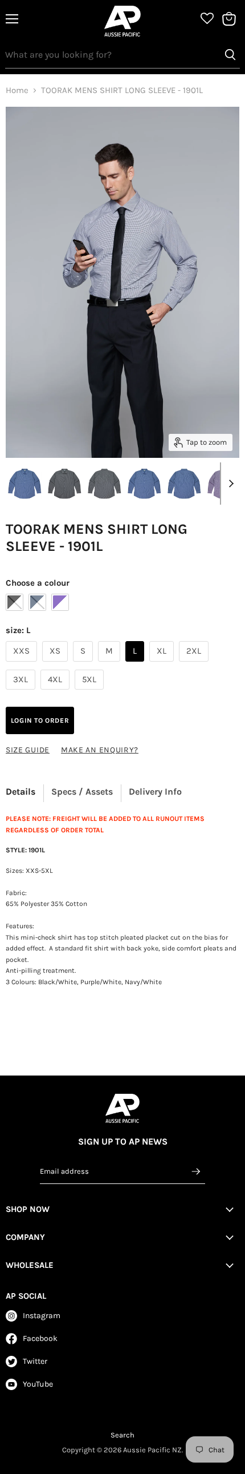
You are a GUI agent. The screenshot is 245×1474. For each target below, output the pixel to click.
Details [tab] (20, 791)
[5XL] (91, 692)
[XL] (163, 664)
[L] (136, 664)
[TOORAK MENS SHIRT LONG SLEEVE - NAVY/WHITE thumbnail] (144, 483)
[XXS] (23, 664)
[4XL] (56, 692)
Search (122, 1435)
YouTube (38, 1384)
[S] (84, 664)
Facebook (40, 1338)
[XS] (56, 664)
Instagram (41, 1315)
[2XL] (195, 664)
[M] (110, 664)
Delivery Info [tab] (155, 791)
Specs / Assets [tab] (82, 791)
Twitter (35, 1361)
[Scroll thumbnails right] (229, 483)
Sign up (196, 1170)
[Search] (230, 55)
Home (17, 90)
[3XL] (22, 692)
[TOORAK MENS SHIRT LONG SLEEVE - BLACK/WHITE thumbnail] (64, 483)
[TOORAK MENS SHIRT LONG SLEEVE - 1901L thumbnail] (24, 483)
